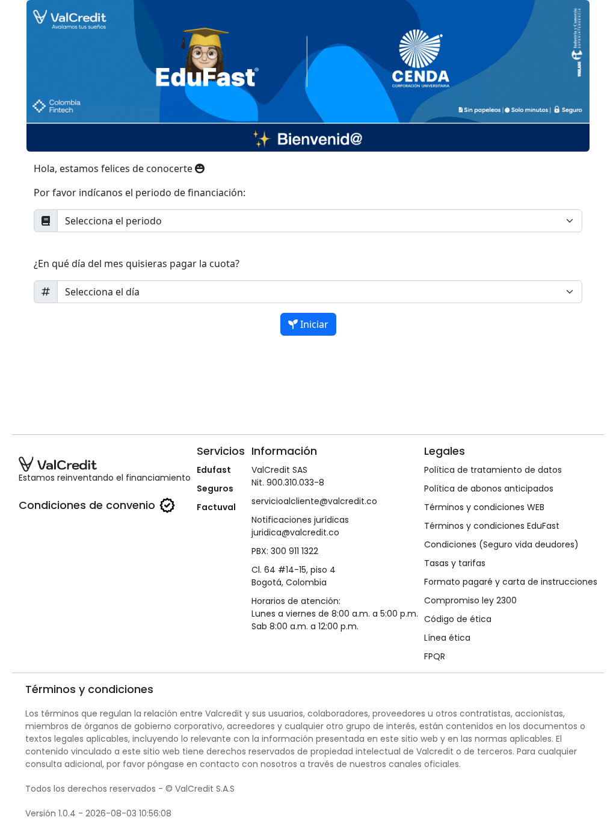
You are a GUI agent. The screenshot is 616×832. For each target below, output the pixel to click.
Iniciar (313, 324)
